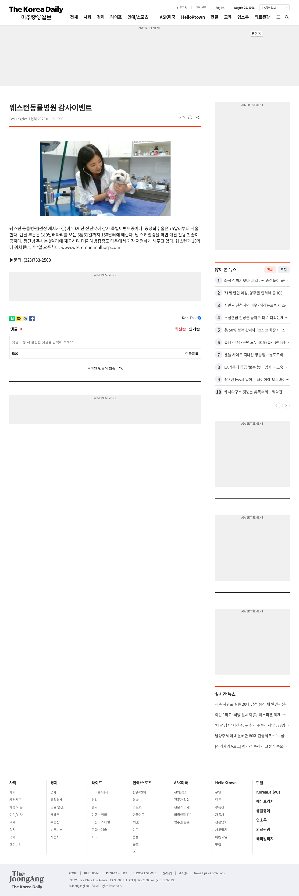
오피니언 (15, 844)
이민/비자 (16, 814)
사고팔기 (221, 829)
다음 (286, 405)
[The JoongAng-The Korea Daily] (26, 880)
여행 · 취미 (99, 814)
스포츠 (137, 807)
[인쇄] (190, 117)
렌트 (218, 799)
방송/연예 (139, 792)
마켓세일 (221, 837)
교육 (228, 17)
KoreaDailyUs (268, 792)
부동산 (55, 822)
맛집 (218, 844)
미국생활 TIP (183, 814)
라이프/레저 (100, 792)
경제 (101, 17)
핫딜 (214, 17)
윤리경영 (168, 873)
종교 (95, 807)
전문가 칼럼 (182, 799)
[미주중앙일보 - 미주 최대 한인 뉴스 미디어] (36, 13)
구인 (218, 792)
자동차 (55, 837)
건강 (95, 799)
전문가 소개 (182, 807)
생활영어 (263, 810)
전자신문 (201, 8)
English (220, 8)
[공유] (198, 117)
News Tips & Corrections (209, 873)
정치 (12, 829)
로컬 (284, 269)
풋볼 (136, 837)
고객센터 (183, 873)
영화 (136, 799)
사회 (87, 17)
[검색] (287, 17)
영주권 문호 (182, 822)
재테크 (55, 814)
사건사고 (15, 799)
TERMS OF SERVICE (145, 873)
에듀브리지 (265, 801)
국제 (12, 837)
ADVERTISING (91, 873)
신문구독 (182, 8)
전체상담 (180, 792)
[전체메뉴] (278, 17)
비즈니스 (56, 829)
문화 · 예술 (99, 829)
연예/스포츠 (138, 17)
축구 (136, 852)
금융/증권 (57, 807)
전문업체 (221, 822)
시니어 (96, 837)
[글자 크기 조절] (182, 117)
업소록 (243, 17)
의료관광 (262, 17)
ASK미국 (167, 17)
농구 (136, 829)
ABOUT (73, 873)
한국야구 (139, 814)
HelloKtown (193, 17)
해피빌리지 (265, 838)
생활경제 (56, 799)
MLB (136, 822)
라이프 (116, 17)
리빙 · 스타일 (101, 822)
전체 (74, 17)
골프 (136, 844)
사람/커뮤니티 (19, 807)
